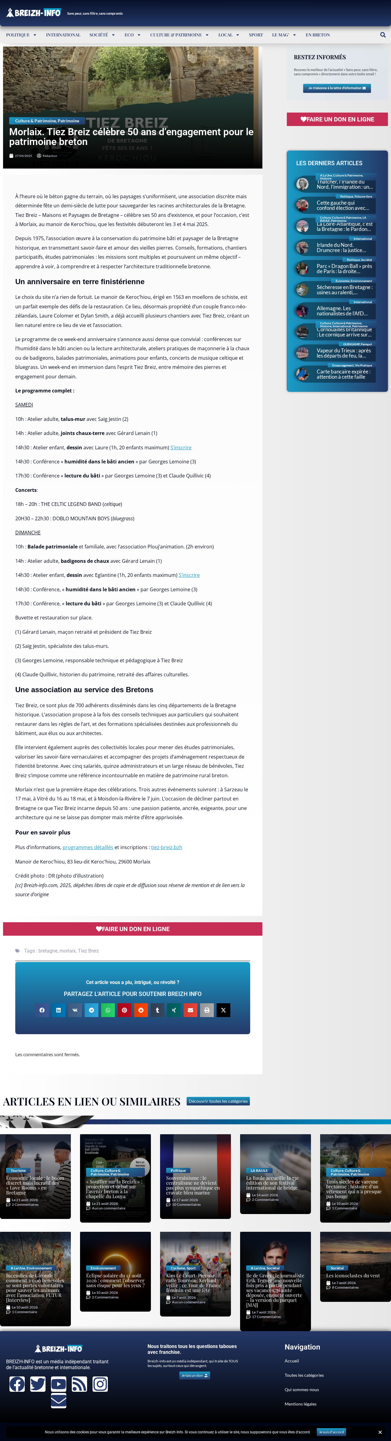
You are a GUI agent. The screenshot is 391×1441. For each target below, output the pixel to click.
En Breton (318, 35)
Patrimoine (68, 120)
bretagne (47, 951)
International (63, 35)
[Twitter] (38, 1384)
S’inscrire (181, 447)
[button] (383, 35)
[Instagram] (100, 1384)
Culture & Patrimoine (176, 35)
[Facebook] (17, 1384)
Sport (256, 35)
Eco (129, 35)
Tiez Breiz (88, 951)
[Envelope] (58, 1400)
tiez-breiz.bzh (166, 847)
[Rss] (79, 1384)
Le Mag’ (280, 35)
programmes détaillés (88, 847)
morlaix (68, 951)
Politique (18, 35)
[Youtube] (58, 1384)
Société (99, 35)
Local (225, 35)
